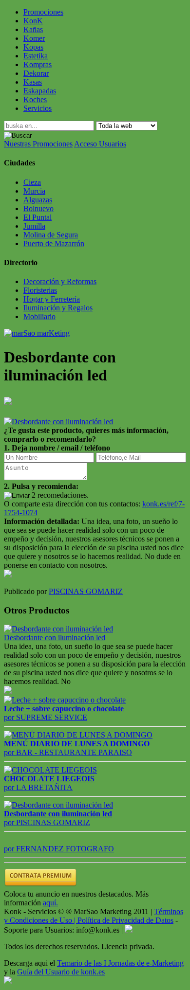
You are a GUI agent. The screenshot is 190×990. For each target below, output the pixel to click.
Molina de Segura (50, 235)
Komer (34, 38)
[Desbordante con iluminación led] (58, 629)
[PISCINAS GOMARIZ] (8, 575)
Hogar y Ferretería (51, 299)
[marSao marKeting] (37, 333)
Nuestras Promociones (38, 144)
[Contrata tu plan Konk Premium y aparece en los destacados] (40, 885)
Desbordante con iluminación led (54, 637)
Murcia (34, 191)
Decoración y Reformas (59, 281)
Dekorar (36, 73)
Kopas (33, 47)
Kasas (32, 82)
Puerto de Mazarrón (53, 243)
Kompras (37, 64)
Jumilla (34, 226)
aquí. (50, 903)
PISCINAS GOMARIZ (86, 591)
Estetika (35, 56)
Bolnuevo (38, 208)
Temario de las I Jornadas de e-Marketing (120, 963)
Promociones (43, 12)
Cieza (32, 182)
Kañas (33, 29)
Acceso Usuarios (100, 144)
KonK (33, 21)
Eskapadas (39, 91)
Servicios (37, 108)
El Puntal (37, 217)
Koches (35, 99)
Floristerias (40, 290)
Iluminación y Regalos (58, 308)
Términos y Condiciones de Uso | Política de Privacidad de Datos (93, 915)
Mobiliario (39, 316)
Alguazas (37, 200)
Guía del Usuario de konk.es (61, 972)
